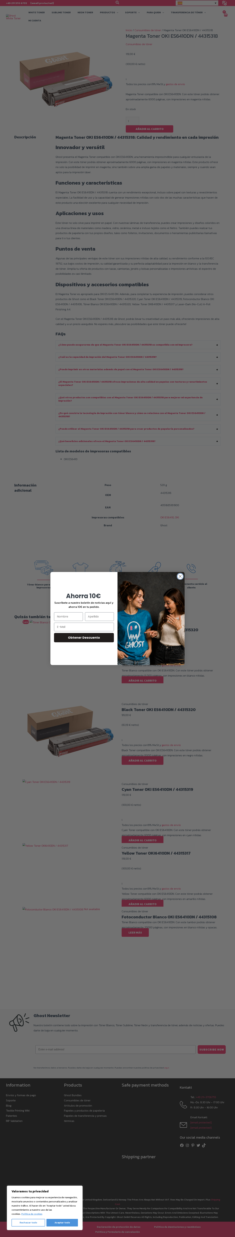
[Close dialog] (180, 576)
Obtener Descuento (84, 637)
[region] (45, 1208)
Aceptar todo (62, 1222)
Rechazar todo (28, 1222)
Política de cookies (31, 1214)
